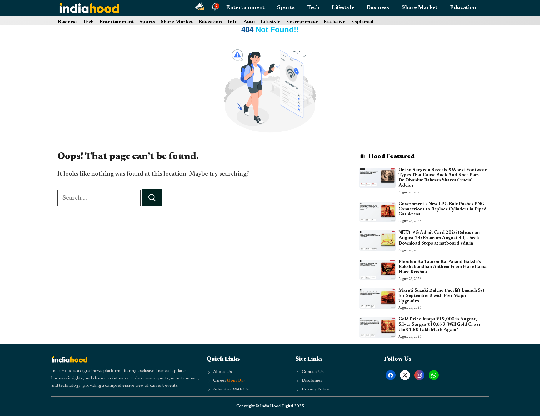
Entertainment (245, 8)
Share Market (420, 8)
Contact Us (313, 372)
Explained (362, 21)
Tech (313, 8)
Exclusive (334, 21)
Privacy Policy (315, 389)
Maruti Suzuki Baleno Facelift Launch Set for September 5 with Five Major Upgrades (441, 296)
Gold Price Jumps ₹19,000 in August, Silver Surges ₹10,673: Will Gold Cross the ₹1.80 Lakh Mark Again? (439, 324)
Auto (249, 21)
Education (463, 8)
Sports (286, 8)
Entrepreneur (302, 21)
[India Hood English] (89, 8)
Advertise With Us (231, 389)
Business (378, 8)
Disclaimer (312, 381)
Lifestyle (343, 8)
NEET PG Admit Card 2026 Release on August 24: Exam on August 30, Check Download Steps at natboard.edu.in (439, 238)
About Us (222, 372)
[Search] (152, 197)
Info (233, 21)
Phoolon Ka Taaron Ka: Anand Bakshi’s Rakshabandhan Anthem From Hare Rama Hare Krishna (442, 267)
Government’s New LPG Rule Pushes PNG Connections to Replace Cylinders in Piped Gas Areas (442, 209)
